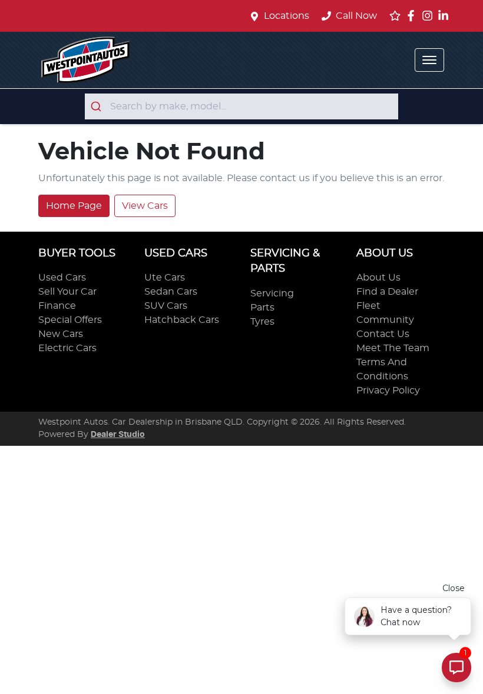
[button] (429, 60)
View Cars (145, 206)
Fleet (368, 306)
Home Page (74, 206)
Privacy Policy (388, 390)
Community (385, 320)
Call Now (356, 16)
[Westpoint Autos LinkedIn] (446, 15)
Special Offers (70, 320)
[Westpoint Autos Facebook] (413, 15)
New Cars (60, 334)
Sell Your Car (67, 291)
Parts (262, 307)
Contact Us (382, 334)
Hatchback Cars (181, 320)
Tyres (262, 321)
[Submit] (97, 106)
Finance (57, 306)
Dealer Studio (118, 435)
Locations (286, 16)
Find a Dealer (387, 291)
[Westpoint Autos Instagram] (430, 15)
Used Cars (62, 277)
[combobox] (241, 106)
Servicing (272, 293)
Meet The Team (392, 348)
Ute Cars (164, 277)
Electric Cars (67, 348)
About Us (378, 277)
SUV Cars (165, 306)
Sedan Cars (170, 291)
